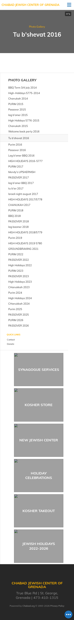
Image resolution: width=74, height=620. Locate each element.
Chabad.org (28, 606)
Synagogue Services (38, 369)
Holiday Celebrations (38, 475)
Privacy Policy (57, 606)
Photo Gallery (37, 26)
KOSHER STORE (38, 405)
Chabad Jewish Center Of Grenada (30, 5)
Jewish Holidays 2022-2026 (38, 545)
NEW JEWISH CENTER (38, 440)
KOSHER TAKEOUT (38, 511)
